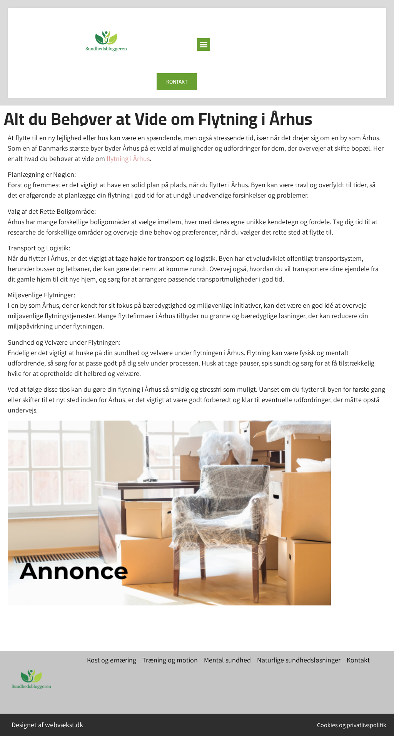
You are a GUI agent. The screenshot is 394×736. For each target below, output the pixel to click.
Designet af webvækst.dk (47, 724)
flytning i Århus (128, 158)
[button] (203, 44)
